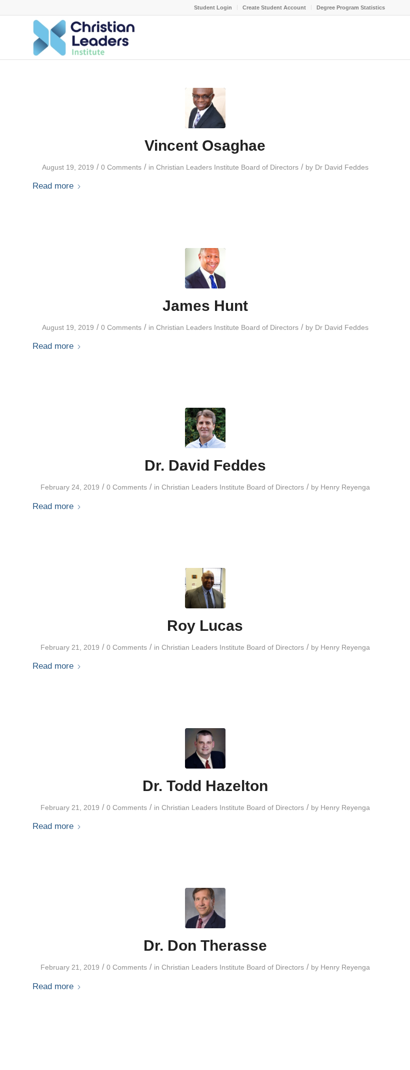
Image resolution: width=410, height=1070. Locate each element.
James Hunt (205, 305)
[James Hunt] (205, 268)
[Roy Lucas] (205, 588)
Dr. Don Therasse (205, 945)
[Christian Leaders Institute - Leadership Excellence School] (82, 37)
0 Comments (121, 167)
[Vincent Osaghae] (205, 108)
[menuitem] (213, 7)
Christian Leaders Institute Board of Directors (227, 167)
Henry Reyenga (345, 487)
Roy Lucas (205, 625)
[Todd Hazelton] (205, 748)
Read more (53, 186)
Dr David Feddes (341, 167)
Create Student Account (274, 7)
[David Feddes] (205, 428)
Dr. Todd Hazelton (205, 786)
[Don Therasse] (205, 908)
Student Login (213, 7)
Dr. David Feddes (205, 465)
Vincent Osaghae (205, 145)
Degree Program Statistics (350, 7)
